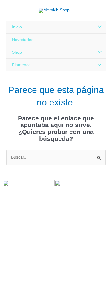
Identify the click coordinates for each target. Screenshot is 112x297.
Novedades (22, 39)
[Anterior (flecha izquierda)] (6, 294)
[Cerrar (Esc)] (45, 287)
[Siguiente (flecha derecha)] (19, 294)
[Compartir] (32, 287)
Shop (17, 52)
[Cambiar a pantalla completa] (19, 287)
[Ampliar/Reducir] (6, 287)
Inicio (17, 27)
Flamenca (21, 65)
